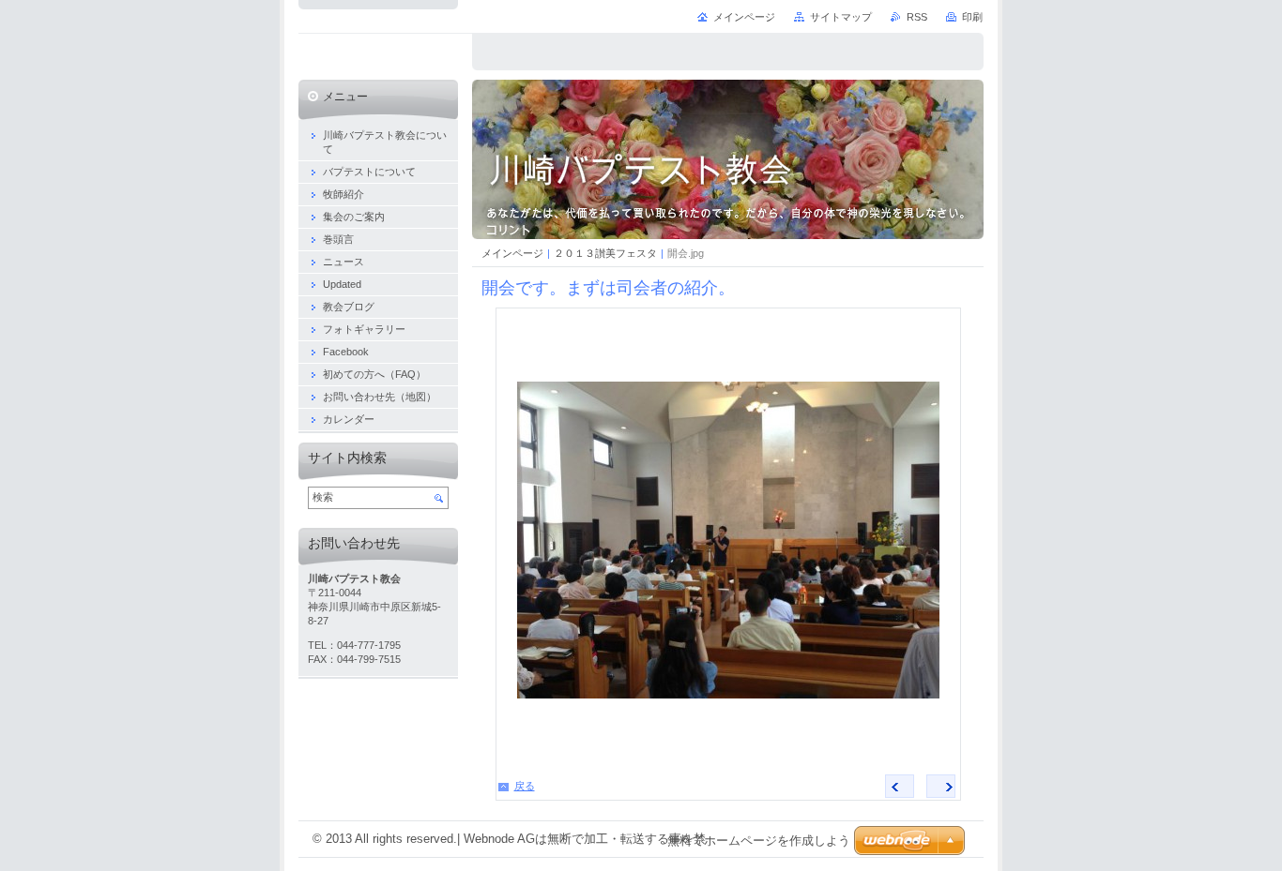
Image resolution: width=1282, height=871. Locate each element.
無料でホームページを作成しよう (758, 840)
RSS (917, 17)
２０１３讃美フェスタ (605, 253)
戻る (524, 785)
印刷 (972, 17)
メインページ (512, 253)
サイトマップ (841, 17)
